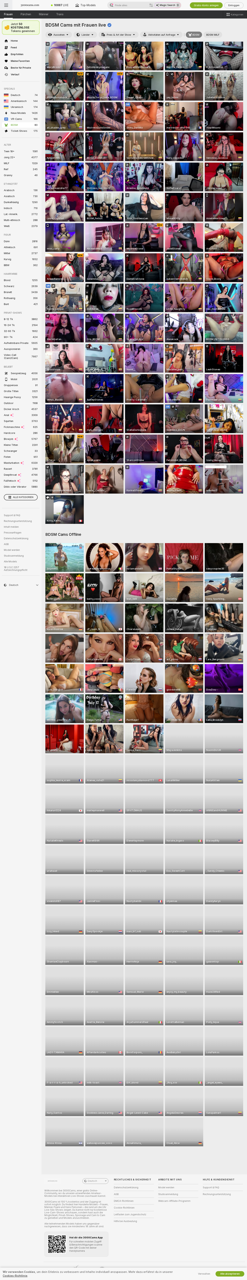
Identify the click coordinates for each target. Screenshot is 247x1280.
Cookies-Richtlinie (15, 1275)
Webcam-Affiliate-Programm (174, 1201)
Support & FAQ (12, 515)
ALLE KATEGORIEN (23, 497)
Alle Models (10, 561)
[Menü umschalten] (6, 5)
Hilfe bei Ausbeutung (125, 1221)
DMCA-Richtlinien (124, 1201)
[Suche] (151, 5)
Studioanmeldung (14, 555)
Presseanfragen (12, 532)
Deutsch (92, 1181)
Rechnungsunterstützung (18, 521)
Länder (86, 34)
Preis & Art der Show (119, 34)
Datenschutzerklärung (16, 538)
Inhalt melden (11, 527)
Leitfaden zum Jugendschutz (130, 1214)
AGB (6, 544)
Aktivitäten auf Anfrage (161, 34)
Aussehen (59, 34)
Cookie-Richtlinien (124, 1207)
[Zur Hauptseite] (29, 5)
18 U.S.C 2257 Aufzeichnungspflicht (15, 568)
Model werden (12, 550)
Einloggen (233, 5)
